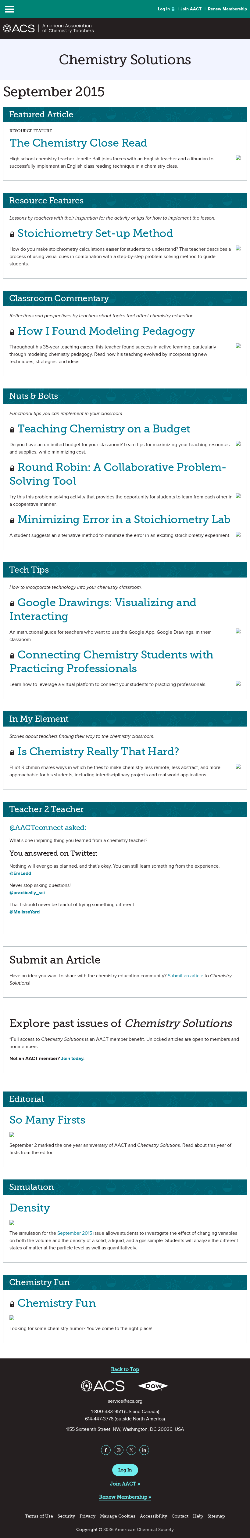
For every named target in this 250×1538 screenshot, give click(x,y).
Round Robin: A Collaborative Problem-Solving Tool (118, 474)
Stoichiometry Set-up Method (94, 233)
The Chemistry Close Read (78, 142)
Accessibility (153, 1516)
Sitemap (216, 1516)
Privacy (87, 1516)
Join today (72, 1058)
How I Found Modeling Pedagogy (105, 330)
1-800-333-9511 (107, 1412)
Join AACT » (125, 1484)
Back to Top (125, 1369)
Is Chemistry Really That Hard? (97, 751)
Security (66, 1516)
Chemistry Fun (55, 1303)
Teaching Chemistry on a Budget (102, 428)
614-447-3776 (99, 1419)
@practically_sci (27, 893)
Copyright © (89, 1529)
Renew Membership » (125, 1497)
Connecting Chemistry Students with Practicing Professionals (111, 661)
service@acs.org (125, 1401)
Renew (227, 9)
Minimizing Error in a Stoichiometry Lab (122, 519)
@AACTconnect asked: (47, 827)
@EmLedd (20, 873)
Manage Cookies (117, 1516)
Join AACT (191, 9)
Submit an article (185, 976)
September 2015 (74, 1233)
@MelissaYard (24, 912)
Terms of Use (39, 1516)
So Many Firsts (47, 1119)
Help (198, 1516)
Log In (164, 9)
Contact (180, 1516)
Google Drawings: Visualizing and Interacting (103, 609)
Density (29, 1207)
